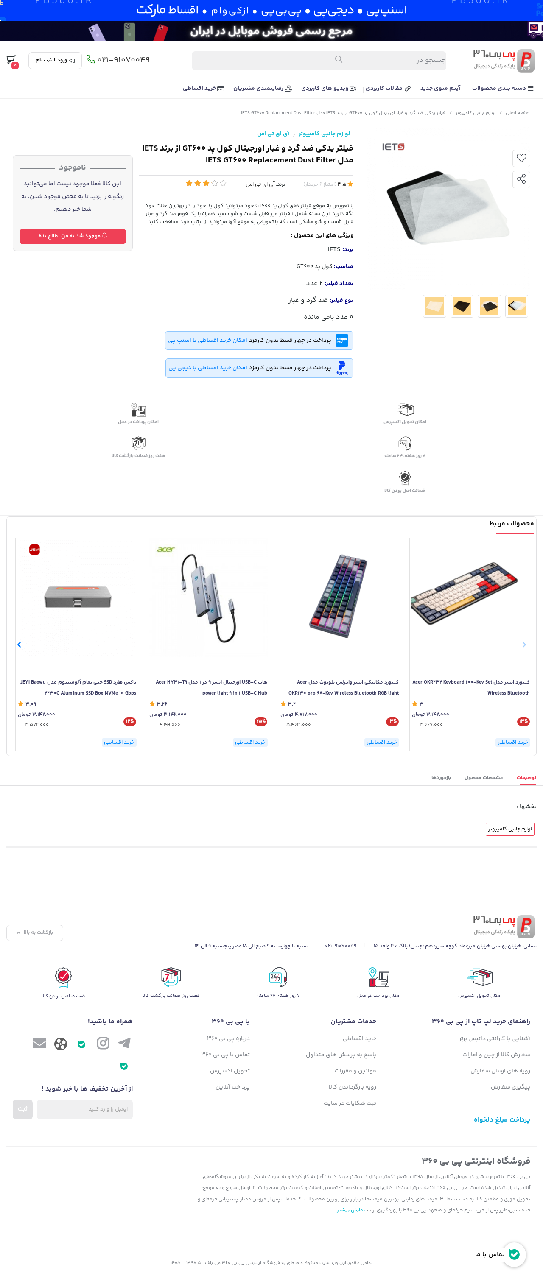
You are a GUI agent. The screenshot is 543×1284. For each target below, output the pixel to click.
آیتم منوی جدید (440, 88)
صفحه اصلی (518, 113)
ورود (62, 60)
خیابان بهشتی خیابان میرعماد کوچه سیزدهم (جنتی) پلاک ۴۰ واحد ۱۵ (447, 946)
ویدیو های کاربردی (325, 88)
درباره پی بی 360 (228, 1039)
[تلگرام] (124, 1045)
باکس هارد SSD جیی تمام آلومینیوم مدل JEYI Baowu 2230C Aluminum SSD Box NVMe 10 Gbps (78, 688)
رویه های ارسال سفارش (500, 1071)
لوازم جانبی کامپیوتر (475, 113)
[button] (19, 644)
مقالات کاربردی (385, 88)
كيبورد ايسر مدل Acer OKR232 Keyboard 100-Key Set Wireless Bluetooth (471, 688)
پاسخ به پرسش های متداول (341, 1055)
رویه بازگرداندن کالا (352, 1087)
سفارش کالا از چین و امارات (496, 1055)
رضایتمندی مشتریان (259, 88)
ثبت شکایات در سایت (350, 1103)
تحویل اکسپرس (230, 1071)
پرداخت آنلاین (233, 1087)
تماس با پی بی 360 (225, 1055)
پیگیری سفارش (510, 1087)
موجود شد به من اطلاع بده (70, 236)
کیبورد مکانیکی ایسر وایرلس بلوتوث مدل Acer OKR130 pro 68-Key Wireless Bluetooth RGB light (343, 688)
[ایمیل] (39, 1045)
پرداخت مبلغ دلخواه (502, 1120)
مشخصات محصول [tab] (484, 778)
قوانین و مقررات (355, 1071)
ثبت (23, 1109)
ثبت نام (44, 60)
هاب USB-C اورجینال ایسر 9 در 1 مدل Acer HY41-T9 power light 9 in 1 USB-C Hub (211, 688)
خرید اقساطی (200, 88)
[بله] (81, 1045)
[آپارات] (60, 1046)
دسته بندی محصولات (499, 88)
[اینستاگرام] (103, 1045)
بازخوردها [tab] (441, 778)
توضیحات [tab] (526, 778)
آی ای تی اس (273, 134)
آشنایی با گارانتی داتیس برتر (494, 1039)
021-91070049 (123, 60)
